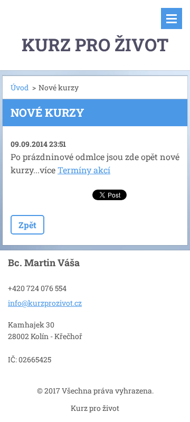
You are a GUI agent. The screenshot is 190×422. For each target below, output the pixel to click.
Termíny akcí (84, 169)
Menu (171, 18)
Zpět (27, 224)
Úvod (19, 87)
